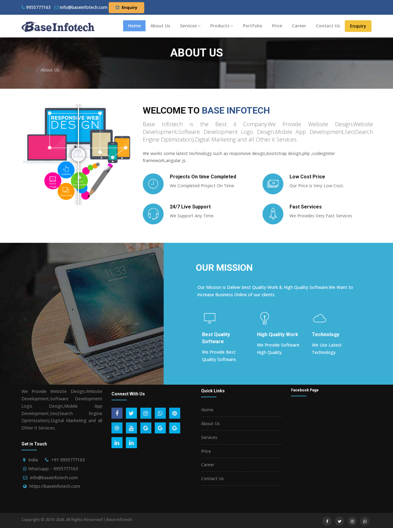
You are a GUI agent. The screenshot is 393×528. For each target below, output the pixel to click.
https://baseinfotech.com (54, 486)
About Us (160, 26)
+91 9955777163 (68, 460)
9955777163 (38, 7)
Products (219, 26)
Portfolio (252, 26)
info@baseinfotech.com (54, 477)
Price (277, 26)
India (33, 460)
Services (188, 26)
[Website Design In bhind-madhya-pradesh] (58, 26)
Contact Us (328, 26)
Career (299, 26)
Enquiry (358, 26)
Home (134, 26)
